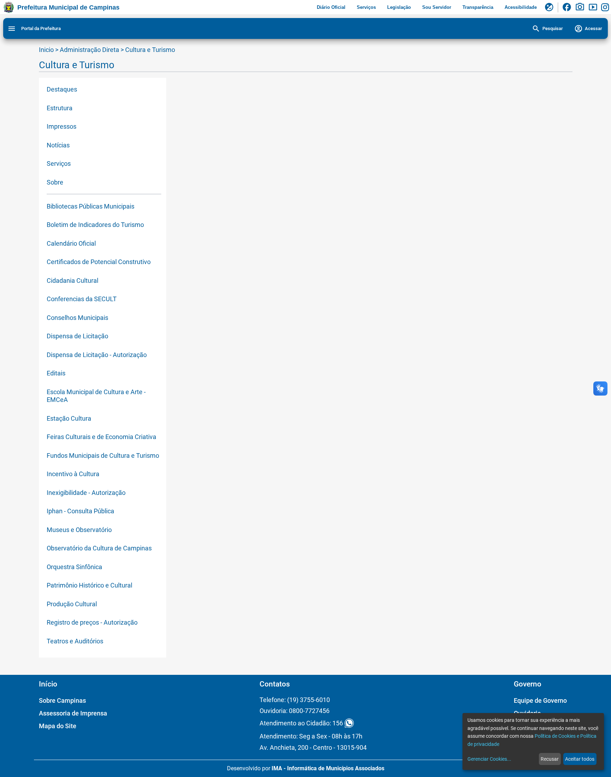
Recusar (550, 759)
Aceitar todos (579, 759)
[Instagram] (606, 7)
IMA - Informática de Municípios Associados (328, 768)
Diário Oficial (331, 7)
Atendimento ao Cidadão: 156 (301, 723)
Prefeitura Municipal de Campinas (68, 7)
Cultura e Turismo (150, 49)
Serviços (366, 7)
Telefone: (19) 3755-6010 (295, 699)
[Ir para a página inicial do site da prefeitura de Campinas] (9, 7)
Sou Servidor (436, 7)
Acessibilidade (521, 7)
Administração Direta (89, 49)
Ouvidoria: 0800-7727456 (295, 710)
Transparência (477, 7)
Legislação (399, 7)
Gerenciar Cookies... (489, 759)
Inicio (46, 49)
